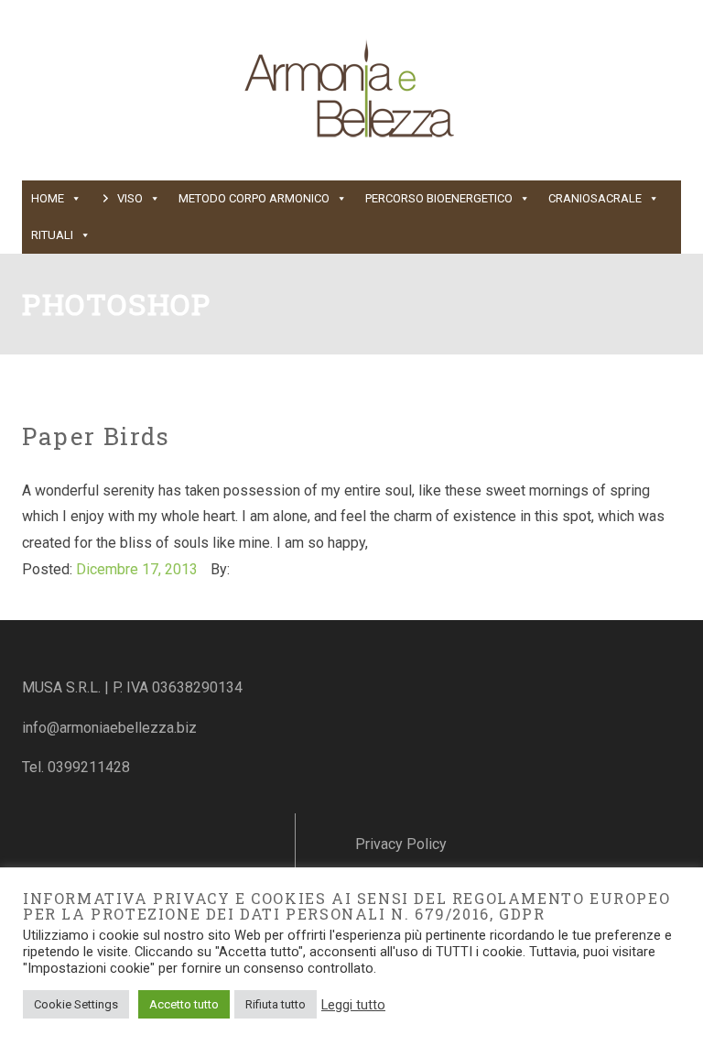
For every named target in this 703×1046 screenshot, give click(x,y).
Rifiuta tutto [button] (275, 1004)
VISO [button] (130, 198)
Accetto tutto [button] (184, 1004)
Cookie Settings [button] (76, 1004)
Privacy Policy (401, 844)
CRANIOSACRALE (595, 198)
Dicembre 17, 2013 (137, 569)
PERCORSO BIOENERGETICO (439, 198)
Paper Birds (96, 436)
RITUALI (52, 235)
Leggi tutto (353, 1005)
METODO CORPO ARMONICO (254, 198)
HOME (47, 198)
